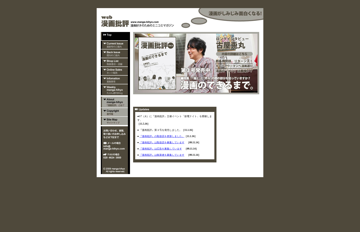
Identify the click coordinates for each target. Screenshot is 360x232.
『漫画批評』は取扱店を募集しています (161, 142)
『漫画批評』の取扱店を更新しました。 (161, 136)
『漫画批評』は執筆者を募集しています (161, 154)
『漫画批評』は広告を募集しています (160, 148)
